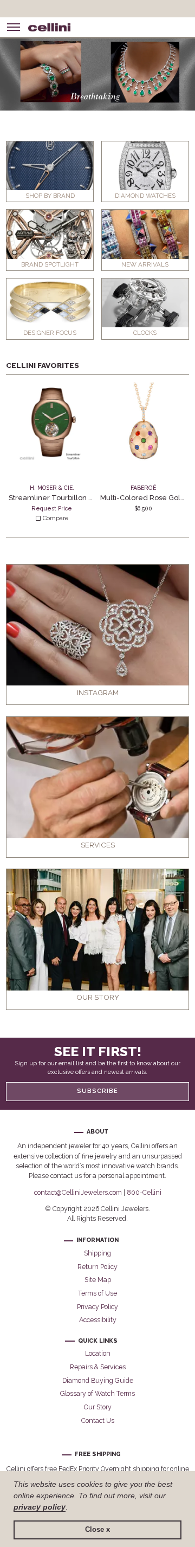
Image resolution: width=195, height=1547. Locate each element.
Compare (54, 518)
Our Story (98, 1407)
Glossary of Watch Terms (97, 1393)
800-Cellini (144, 1192)
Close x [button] (97, 1529)
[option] (97, 73)
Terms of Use (97, 1293)
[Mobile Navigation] (13, 27)
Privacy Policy (97, 1307)
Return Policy (97, 1267)
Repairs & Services (98, 1367)
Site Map (97, 1280)
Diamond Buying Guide (97, 1380)
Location (97, 1353)
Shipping (97, 1253)
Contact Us (97, 1420)
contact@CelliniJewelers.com (78, 1192)
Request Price (51, 508)
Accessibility (97, 1320)
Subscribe (97, 1091)
